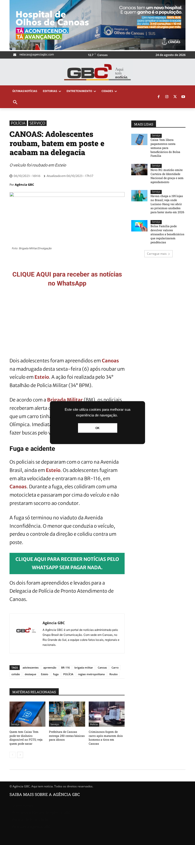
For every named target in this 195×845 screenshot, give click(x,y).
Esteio (41, 377)
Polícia (18, 123)
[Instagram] (167, 97)
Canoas (110, 361)
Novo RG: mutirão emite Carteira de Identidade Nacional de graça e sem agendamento (167, 176)
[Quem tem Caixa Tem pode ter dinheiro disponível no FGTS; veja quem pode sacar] (27, 714)
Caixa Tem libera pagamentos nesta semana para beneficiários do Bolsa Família (165, 147)
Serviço (37, 123)
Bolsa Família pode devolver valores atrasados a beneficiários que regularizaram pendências (167, 234)
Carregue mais (157, 254)
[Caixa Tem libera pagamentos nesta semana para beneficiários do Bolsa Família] (139, 139)
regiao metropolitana (91, 674)
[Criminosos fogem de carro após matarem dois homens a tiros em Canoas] (107, 714)
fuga (55, 674)
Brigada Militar (65, 400)
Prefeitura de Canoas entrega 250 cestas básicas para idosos (67, 736)
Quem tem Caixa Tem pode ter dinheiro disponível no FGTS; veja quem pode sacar (26, 737)
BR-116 (65, 667)
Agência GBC (24, 184)
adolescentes (31, 667)
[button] (15, 102)
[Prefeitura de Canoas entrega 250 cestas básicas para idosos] (67, 714)
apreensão (49, 667)
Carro (115, 667)
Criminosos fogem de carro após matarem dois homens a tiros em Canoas (106, 737)
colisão (15, 674)
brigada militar (83, 667)
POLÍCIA (68, 674)
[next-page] (20, 755)
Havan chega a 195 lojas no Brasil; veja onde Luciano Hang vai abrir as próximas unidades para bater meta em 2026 (167, 204)
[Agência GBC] (26, 633)
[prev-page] (12, 755)
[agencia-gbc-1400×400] (97, 49)
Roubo (113, 674)
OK (97, 427)
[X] (175, 97)
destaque (30, 674)
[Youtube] (183, 97)
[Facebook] (158, 97)
